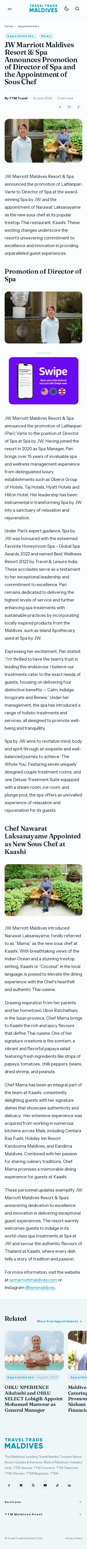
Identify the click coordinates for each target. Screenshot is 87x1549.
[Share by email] (69, 107)
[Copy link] (78, 107)
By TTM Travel (16, 98)
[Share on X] (60, 107)
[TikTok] (57, 1485)
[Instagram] (21, 1485)
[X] (33, 1485)
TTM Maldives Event (24, 1514)
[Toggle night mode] (66, 8)
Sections (13, 1502)
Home (9, 26)
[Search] (77, 8)
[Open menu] (10, 8)
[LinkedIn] (69, 1485)
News (46, 36)
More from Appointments (57, 1321)
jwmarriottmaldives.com (33, 1280)
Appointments (28, 26)
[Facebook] (9, 1485)
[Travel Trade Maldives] (24, 1443)
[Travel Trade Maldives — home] (43, 8)
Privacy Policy (73, 1538)
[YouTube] (45, 1485)
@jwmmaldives (40, 1287)
